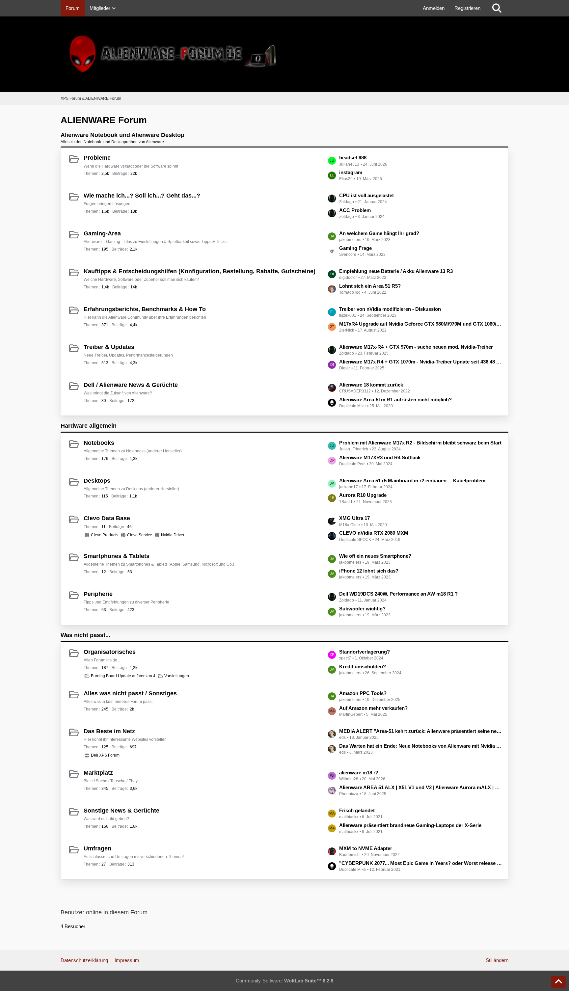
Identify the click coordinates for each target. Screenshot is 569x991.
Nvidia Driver (172, 535)
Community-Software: (284, 980)
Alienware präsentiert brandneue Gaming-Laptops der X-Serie (410, 825)
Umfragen (97, 848)
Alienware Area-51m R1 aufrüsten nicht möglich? (395, 399)
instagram (350, 172)
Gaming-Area (102, 233)
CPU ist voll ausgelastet (366, 195)
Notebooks (99, 443)
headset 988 (352, 157)
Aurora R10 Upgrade (363, 495)
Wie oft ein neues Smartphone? (375, 556)
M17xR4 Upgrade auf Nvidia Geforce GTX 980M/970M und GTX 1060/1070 (420, 324)
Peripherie (98, 594)
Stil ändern (497, 960)
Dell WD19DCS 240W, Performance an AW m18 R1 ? (398, 594)
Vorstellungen (176, 676)
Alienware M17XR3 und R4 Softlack (379, 457)
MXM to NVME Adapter (365, 848)
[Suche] (496, 8)
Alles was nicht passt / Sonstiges (130, 693)
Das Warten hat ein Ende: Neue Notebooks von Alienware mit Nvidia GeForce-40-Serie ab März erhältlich (420, 746)
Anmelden (434, 8)
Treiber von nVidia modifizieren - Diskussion (390, 309)
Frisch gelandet (357, 810)
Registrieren (467, 8)
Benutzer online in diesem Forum (104, 912)
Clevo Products (104, 535)
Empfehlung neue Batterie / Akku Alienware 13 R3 (396, 271)
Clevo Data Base (107, 518)
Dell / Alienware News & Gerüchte (131, 385)
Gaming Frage (355, 248)
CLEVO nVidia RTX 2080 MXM (373, 533)
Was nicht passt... (85, 635)
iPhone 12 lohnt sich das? (368, 571)
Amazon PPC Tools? (363, 693)
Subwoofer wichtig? (362, 608)
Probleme (97, 157)
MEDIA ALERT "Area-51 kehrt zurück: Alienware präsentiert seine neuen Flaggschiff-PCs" (420, 731)
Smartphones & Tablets (116, 556)
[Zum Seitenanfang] (558, 982)
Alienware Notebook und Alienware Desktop (122, 135)
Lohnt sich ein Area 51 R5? (370, 286)
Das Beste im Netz (109, 731)
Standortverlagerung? (364, 652)
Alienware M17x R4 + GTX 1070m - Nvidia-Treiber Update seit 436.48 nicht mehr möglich (420, 361)
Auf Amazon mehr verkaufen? (373, 708)
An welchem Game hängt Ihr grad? (379, 233)
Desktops (97, 480)
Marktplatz (98, 772)
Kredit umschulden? (362, 666)
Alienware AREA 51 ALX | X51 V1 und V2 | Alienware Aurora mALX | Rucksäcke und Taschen (420, 787)
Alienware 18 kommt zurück (371, 385)
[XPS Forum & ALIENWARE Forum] (284, 54)
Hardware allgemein (89, 425)
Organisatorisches (110, 652)
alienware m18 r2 (358, 772)
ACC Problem (355, 210)
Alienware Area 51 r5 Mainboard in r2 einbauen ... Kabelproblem (412, 480)
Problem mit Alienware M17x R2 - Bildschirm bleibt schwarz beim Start (420, 442)
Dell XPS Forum (105, 755)
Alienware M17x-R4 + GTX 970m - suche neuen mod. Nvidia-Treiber (416, 347)
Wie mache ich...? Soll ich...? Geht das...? (142, 195)
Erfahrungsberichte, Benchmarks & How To (145, 309)
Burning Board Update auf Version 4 (123, 676)
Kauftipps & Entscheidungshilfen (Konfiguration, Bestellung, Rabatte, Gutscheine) (199, 271)
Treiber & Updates (109, 347)
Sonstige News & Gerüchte (121, 810)
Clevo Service (139, 535)
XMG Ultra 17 (354, 518)
